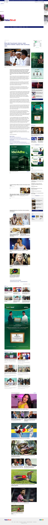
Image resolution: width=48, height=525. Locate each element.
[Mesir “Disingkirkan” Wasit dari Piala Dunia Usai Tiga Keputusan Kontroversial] (41, 138)
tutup (3, 3)
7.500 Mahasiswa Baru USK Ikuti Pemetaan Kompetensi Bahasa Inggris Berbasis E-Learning (20, 143)
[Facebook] (40, 520)
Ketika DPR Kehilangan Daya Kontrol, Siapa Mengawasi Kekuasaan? (36, 188)
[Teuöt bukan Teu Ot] (41, 216)
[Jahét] (37, 216)
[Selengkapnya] (42, 214)
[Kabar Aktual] (7, 519)
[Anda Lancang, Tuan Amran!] (34, 207)
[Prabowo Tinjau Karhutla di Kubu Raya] (8, 298)
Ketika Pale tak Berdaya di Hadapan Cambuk (39, 204)
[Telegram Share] (28, 284)
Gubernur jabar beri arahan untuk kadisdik (15, 280)
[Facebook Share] (23, 284)
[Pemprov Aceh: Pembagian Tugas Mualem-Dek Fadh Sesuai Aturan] (17, 298)
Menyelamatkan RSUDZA (34, 186)
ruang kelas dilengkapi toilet (23, 281)
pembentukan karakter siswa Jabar (14, 281)
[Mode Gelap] (43, 2)
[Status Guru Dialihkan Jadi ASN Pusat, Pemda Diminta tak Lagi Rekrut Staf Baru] (34, 93)
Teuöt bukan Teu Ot (41, 219)
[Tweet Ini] (25, 284)
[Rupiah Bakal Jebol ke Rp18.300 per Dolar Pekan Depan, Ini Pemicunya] (34, 96)
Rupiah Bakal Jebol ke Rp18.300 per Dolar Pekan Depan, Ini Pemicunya (39, 96)
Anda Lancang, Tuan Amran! (38, 207)
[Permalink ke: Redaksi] (5, 47)
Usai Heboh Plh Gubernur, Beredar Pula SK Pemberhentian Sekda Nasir (18, 138)
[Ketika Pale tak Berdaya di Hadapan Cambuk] (34, 204)
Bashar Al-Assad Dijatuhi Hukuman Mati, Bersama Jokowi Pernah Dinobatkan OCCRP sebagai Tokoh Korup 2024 (36, 135)
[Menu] (5, 2)
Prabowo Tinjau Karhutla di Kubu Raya (14, 0)
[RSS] (43, 520)
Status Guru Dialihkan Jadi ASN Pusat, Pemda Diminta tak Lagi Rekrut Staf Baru (39, 93)
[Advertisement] (24, 9)
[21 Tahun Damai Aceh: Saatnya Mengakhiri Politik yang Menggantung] (37, 176)
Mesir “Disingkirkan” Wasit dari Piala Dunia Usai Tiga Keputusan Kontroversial (40, 142)
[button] (41, 2)
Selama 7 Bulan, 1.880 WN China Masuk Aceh (15, 137)
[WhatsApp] (41, 520)
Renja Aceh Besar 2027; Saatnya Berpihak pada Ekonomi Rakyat (37, 193)
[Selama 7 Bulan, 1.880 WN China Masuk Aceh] (8, 289)
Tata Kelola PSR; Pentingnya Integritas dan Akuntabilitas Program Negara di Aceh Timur (36, 184)
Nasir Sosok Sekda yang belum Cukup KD (39, 200)
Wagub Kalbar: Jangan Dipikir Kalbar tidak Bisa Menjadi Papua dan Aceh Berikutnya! (37, 90)
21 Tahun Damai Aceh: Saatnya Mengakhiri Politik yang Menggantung (37, 181)
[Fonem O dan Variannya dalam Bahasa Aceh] (33, 216)
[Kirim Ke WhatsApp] (29, 284)
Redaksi (7, 47)
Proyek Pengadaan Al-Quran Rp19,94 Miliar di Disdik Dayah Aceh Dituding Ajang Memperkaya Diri (20, 139)
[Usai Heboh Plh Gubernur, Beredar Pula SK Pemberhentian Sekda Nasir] (17, 289)
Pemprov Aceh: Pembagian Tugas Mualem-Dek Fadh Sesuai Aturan (16, 301)
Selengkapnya (37, 99)
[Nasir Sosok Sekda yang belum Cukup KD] (34, 201)
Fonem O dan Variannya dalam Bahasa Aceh (33, 219)
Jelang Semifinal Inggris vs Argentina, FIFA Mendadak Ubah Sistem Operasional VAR (33, 142)
